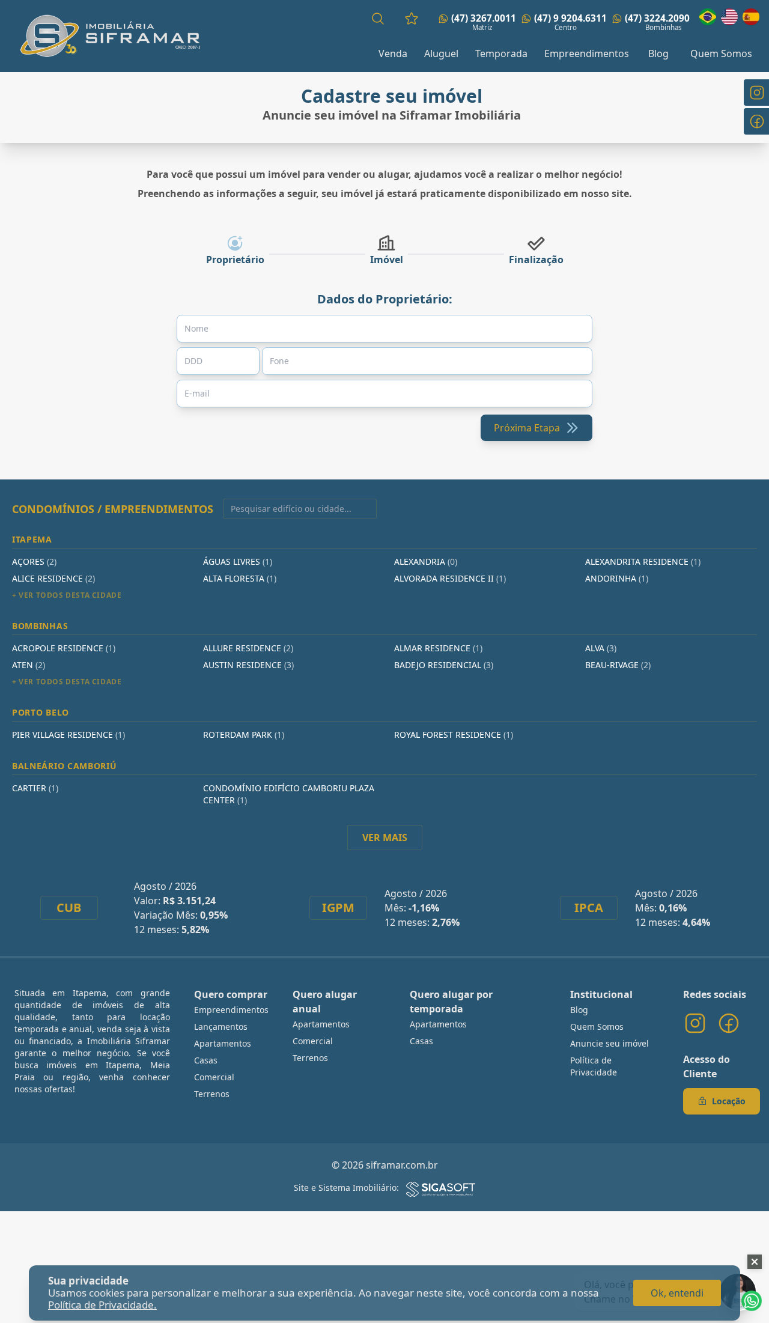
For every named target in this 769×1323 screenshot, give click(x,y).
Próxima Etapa (527, 427)
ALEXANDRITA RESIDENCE (643, 561)
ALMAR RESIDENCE (438, 648)
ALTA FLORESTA (239, 578)
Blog (658, 53)
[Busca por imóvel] (378, 19)
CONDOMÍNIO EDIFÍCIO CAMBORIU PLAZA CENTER (288, 794)
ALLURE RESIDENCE (248, 648)
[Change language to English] (729, 16)
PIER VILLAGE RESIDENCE (68, 734)
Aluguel (441, 53)
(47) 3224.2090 (657, 18)
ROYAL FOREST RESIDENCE (453, 734)
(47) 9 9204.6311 (570, 18)
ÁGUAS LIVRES (237, 561)
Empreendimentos (586, 53)
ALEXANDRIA (425, 561)
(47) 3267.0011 (483, 18)
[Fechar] (754, 1262)
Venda (392, 53)
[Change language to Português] (707, 16)
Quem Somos (721, 53)
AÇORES (34, 561)
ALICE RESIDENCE (53, 578)
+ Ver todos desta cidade (66, 595)
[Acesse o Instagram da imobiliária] (695, 1023)
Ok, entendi (677, 1293)
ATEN (28, 665)
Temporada (501, 53)
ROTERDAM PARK (243, 734)
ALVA (600, 648)
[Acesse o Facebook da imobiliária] (729, 1023)
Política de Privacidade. (102, 1305)
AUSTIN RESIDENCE (248, 665)
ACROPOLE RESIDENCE (63, 648)
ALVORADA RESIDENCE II (450, 578)
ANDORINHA (616, 578)
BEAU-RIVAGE (618, 665)
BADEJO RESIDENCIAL (443, 665)
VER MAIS (384, 837)
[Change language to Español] (751, 16)
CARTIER (35, 788)
